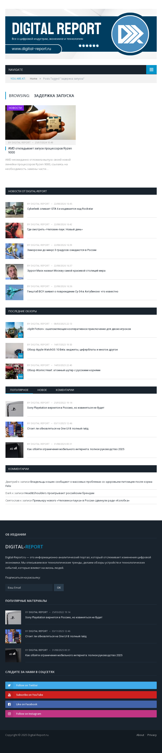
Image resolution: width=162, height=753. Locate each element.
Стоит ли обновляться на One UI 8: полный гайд (57, 428)
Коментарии (65, 390)
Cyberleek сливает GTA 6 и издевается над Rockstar (60, 208)
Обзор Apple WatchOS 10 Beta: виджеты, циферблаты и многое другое (72, 349)
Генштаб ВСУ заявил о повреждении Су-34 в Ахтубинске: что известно (72, 291)
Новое (42, 390)
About (140, 735)
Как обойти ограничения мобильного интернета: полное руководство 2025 (75, 449)
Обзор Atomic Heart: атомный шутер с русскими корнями (63, 370)
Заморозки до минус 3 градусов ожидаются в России (61, 250)
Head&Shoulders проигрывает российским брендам (59, 493)
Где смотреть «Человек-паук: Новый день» (55, 229)
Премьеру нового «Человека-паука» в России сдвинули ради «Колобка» (81, 500)
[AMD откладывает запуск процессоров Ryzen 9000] (40, 123)
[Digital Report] (81, 33)
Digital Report (21, 142)
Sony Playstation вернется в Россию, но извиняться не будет (65, 407)
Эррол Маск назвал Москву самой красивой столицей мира (66, 270)
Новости (15, 108)
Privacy (152, 735)
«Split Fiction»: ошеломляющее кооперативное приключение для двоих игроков (79, 329)
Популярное (19, 390)
